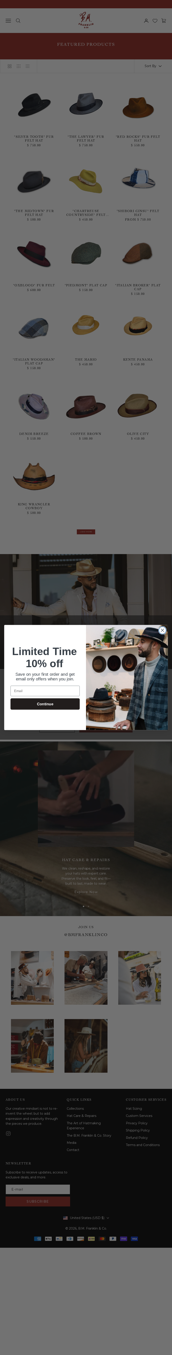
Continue (45, 704)
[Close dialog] (162, 630)
